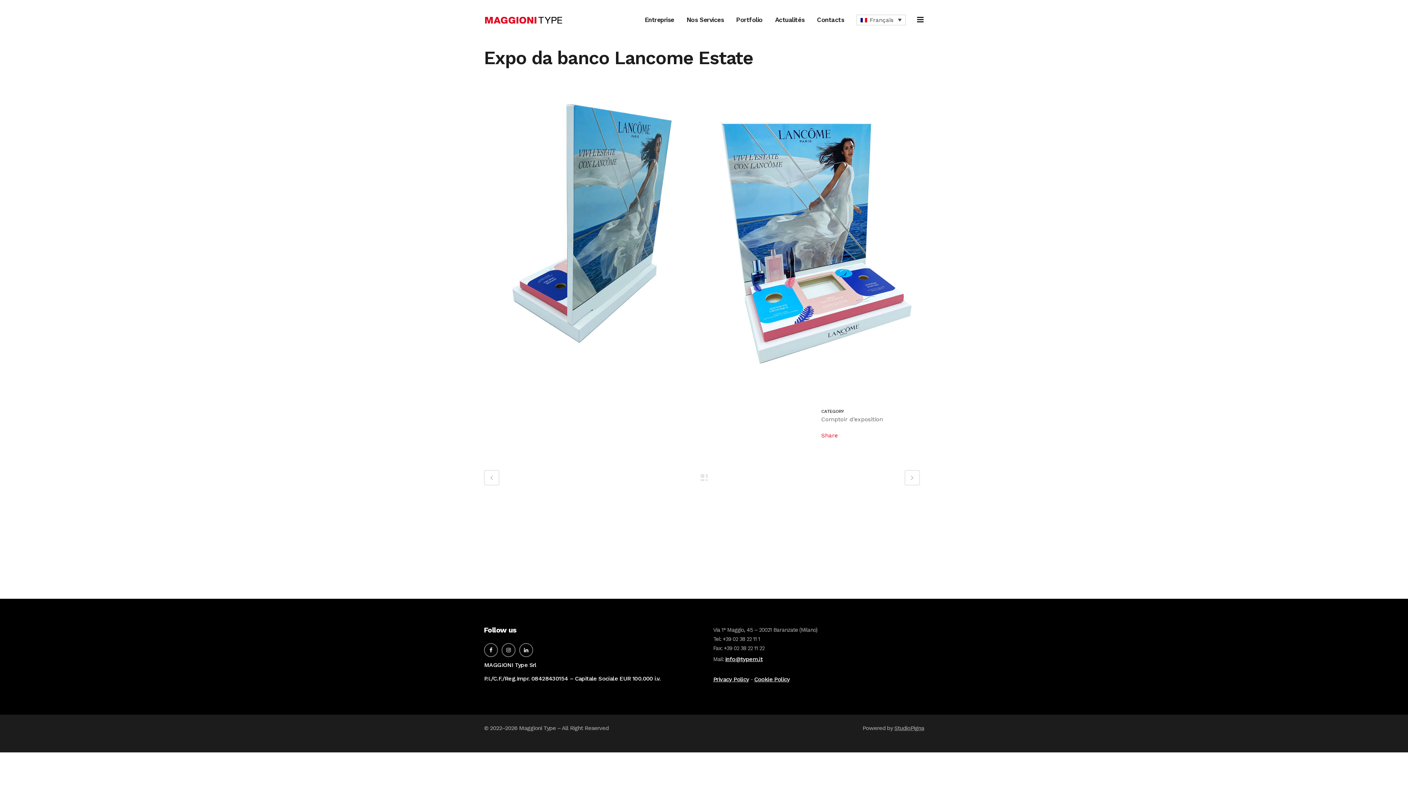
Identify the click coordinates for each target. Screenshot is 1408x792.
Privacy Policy (731, 679)
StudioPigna (909, 728)
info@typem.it (744, 659)
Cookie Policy (772, 679)
